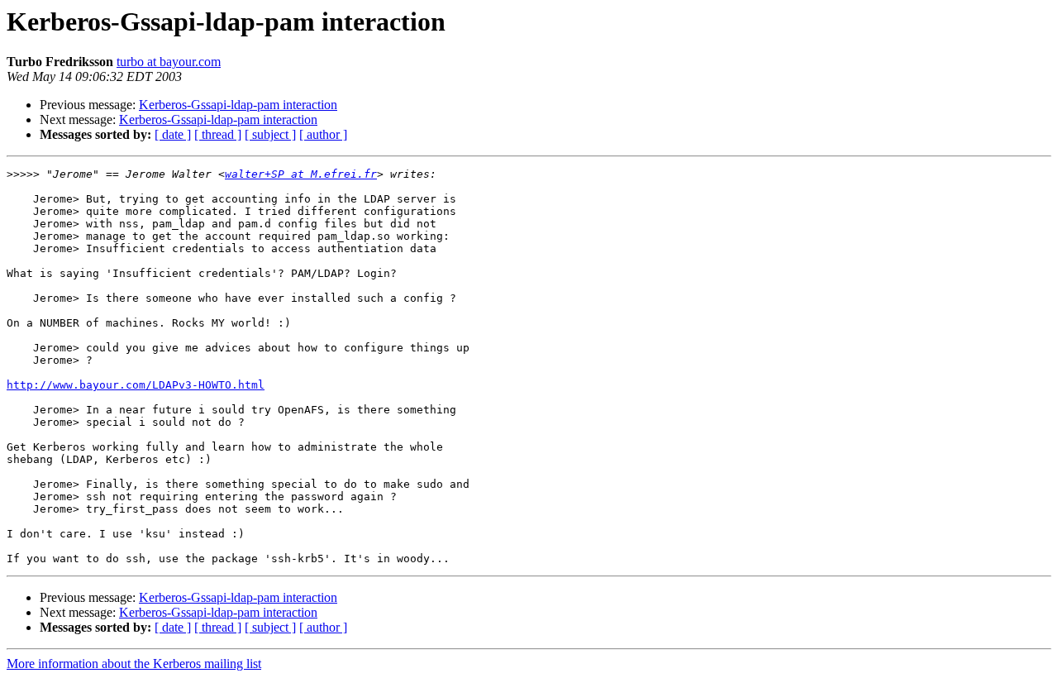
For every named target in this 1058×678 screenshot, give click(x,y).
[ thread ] (217, 134)
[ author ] (323, 134)
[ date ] (173, 134)
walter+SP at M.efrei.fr (301, 174)
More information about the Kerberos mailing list (134, 664)
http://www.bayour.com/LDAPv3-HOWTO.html (135, 385)
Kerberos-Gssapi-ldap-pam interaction (238, 105)
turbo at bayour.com (169, 62)
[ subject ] (270, 134)
